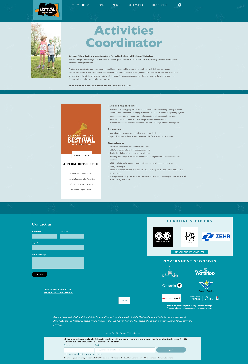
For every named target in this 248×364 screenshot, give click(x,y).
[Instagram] (78, 5)
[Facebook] (73, 5)
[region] (47, 10)
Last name (64, 231)
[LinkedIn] (88, 5)
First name (37, 231)
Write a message (39, 254)
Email (35, 243)
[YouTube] (83, 5)
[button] (116, 4)
